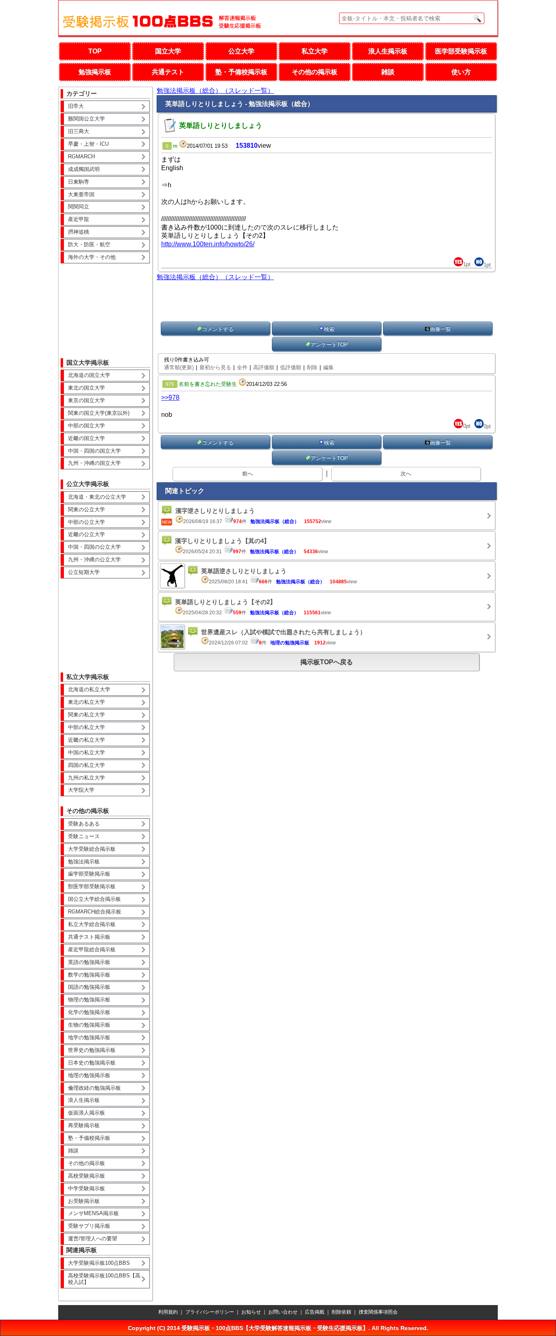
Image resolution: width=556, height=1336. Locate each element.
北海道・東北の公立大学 (97, 497)
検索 (329, 329)
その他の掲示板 (314, 71)
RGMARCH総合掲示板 (94, 912)
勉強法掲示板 (84, 862)
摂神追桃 (78, 232)
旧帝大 (76, 106)
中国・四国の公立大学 (94, 547)
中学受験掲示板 (86, 1188)
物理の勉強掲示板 (89, 1000)
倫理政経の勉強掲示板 (94, 1088)
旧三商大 (78, 131)
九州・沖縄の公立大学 (94, 559)
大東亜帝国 (81, 194)
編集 (328, 367)
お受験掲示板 (84, 1201)
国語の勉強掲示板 (89, 987)
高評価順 (263, 367)
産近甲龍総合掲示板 (92, 949)
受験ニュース (84, 836)
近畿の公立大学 (86, 534)
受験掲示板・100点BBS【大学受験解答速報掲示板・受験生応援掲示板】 (275, 1328)
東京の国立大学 (86, 400)
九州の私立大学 (86, 778)
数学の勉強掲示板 (89, 975)
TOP (95, 51)
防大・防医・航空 (89, 244)
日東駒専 (78, 182)
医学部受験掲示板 (461, 51)
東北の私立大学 (86, 702)
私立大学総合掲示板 (92, 924)
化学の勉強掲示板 (89, 1012)
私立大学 (315, 51)
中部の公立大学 (86, 522)
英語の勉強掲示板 (89, 962)
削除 (312, 367)
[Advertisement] (105, 305)
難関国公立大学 (86, 119)
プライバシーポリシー (209, 1312)
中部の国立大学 (86, 426)
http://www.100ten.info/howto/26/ (207, 244)
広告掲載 (314, 1312)
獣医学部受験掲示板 (92, 886)
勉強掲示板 (95, 71)
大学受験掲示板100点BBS (99, 1263)
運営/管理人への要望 (92, 1238)
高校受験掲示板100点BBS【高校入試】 (104, 1279)
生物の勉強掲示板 (89, 1025)
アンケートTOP (329, 345)
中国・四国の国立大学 (94, 451)
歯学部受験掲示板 (89, 874)
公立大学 (241, 51)
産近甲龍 (78, 219)
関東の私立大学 (86, 715)
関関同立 (78, 207)
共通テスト (168, 71)
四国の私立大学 (86, 765)
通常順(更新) (179, 367)
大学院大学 (81, 790)
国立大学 (168, 51)
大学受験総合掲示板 (92, 849)
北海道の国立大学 (89, 375)
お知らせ (251, 1312)
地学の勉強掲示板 (89, 1037)
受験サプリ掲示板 (89, 1226)
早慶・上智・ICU (88, 144)
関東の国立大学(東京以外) (98, 413)
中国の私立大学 (86, 752)
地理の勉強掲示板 (89, 1075)
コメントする (218, 329)
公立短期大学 (84, 572)
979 (170, 384)
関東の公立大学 (86, 509)
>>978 (170, 397)
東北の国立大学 (86, 388)
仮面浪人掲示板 (86, 1113)
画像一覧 (440, 329)
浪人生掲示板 (387, 51)
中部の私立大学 (86, 727)
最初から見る (215, 367)
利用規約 (168, 1312)
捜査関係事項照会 (378, 1312)
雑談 (387, 71)
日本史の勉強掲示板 (92, 1063)
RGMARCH (81, 156)
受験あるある (84, 824)
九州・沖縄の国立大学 (94, 463)
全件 (242, 367)
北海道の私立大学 (89, 689)
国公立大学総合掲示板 (94, 899)
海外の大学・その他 (92, 257)
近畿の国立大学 (86, 438)
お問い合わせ (283, 1312)
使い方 (461, 71)
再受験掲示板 (84, 1125)
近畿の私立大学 (86, 740)
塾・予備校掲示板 (241, 71)
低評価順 (290, 367)
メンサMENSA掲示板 (93, 1213)
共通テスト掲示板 (89, 937)
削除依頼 (341, 1312)
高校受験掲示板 (86, 1176)
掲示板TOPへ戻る (326, 662)
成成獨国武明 (84, 169)
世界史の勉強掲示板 (92, 1050)
